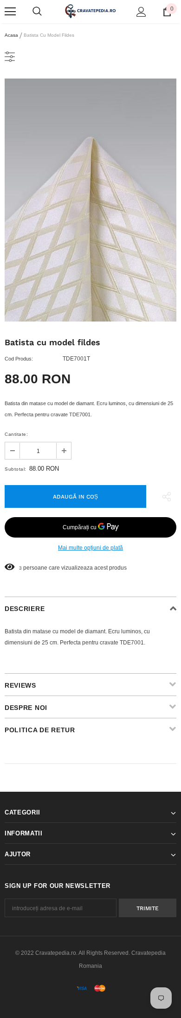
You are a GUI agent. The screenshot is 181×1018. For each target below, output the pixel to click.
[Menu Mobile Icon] (10, 11)
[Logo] (90, 11)
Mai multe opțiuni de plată (90, 548)
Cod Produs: (19, 358)
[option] (90, 200)
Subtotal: (15, 469)
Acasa (11, 35)
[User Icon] (141, 12)
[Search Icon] (37, 11)
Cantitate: (16, 434)
